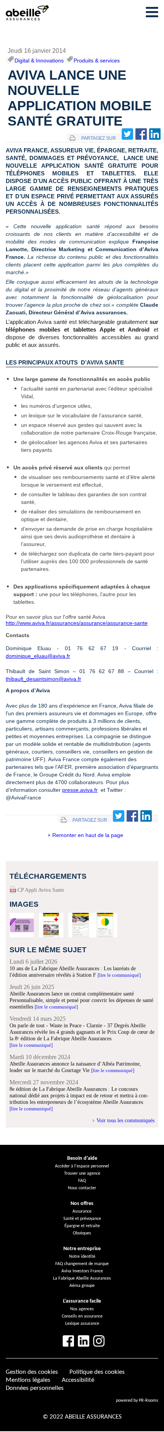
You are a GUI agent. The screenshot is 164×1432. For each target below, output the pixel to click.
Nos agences (82, 1309)
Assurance (82, 1211)
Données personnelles (35, 1388)
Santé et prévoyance (82, 1218)
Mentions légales (28, 1380)
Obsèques (82, 1233)
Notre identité (82, 1256)
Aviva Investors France (82, 1271)
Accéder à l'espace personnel (82, 1166)
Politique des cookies (97, 1372)
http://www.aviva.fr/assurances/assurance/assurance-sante (77, 623)
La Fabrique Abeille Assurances (82, 1278)
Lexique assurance (82, 1323)
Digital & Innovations (39, 60)
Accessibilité (78, 1380)
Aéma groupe (82, 1285)
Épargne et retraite (82, 1226)
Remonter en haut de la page (87, 835)
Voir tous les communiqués (125, 1120)
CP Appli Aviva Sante (41, 890)
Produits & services (97, 60)
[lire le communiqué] (119, 975)
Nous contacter (82, 1188)
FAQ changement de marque (82, 1264)
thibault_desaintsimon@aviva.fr (43, 679)
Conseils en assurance (82, 1316)
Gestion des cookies (32, 1372)
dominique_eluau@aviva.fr (38, 656)
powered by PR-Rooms (137, 1400)
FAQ (82, 1181)
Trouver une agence (82, 1173)
